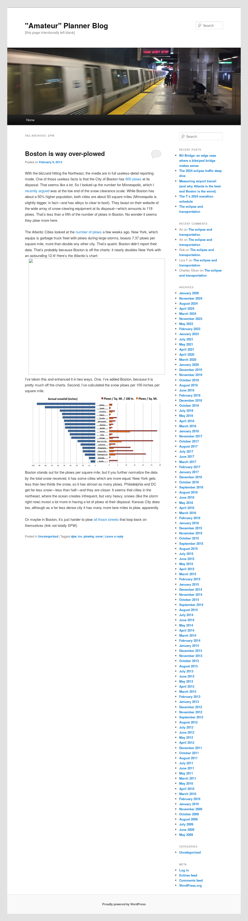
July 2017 (186, 451)
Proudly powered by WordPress (124, 904)
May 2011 (186, 773)
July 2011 (186, 763)
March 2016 (187, 512)
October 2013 (189, 660)
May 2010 (186, 783)
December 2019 (190, 369)
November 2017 (190, 436)
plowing (89, 536)
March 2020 (187, 359)
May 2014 (186, 625)
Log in (184, 870)
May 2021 (186, 344)
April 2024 (186, 308)
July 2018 (186, 410)
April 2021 (186, 349)
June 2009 (186, 829)
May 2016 (186, 502)
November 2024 (190, 298)
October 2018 (189, 405)
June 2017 (186, 456)
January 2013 (189, 701)
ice (80, 536)
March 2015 (187, 574)
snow (99, 536)
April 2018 (186, 421)
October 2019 (189, 380)
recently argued (37, 190)
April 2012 (186, 742)
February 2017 (189, 466)
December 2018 (190, 400)
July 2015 (186, 553)
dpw (74, 536)
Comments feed (191, 880)
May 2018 (186, 415)
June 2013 (186, 676)
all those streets (106, 519)
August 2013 (188, 666)
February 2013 (189, 696)
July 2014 (186, 614)
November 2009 (190, 809)
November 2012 (190, 712)
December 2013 (190, 650)
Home (30, 120)
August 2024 (188, 303)
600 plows (133, 178)
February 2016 (189, 518)
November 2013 (190, 655)
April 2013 (186, 686)
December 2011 (190, 747)
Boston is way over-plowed (65, 153)
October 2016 (189, 482)
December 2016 (190, 477)
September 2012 (191, 717)
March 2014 (187, 635)
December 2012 (190, 707)
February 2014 (189, 640)
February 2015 (189, 579)
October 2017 (189, 441)
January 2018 (189, 431)
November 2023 (190, 318)
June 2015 (186, 558)
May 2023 (186, 323)
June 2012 (186, 732)
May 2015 (186, 563)
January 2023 (189, 334)
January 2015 (189, 584)
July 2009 (186, 824)
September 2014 (191, 604)
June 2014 (186, 620)
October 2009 (189, 814)
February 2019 (189, 395)
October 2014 (189, 599)
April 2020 (186, 354)
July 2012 (186, 727)
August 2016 (188, 492)
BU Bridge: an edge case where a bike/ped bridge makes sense (197, 160)
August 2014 (188, 609)
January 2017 (189, 472)
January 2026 (189, 293)
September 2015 (191, 543)
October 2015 (189, 538)
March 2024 (187, 313)
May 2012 (186, 737)
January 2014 (189, 645)
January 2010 (189, 804)
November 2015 (190, 533)
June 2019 (186, 390)
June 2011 (186, 768)
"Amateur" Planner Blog (66, 25)
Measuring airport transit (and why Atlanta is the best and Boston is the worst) (200, 186)
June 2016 (186, 497)
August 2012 (188, 722)
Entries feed (188, 875)
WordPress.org (190, 885)
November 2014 (190, 594)
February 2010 (189, 798)
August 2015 (188, 548)
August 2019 (188, 385)
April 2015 (186, 569)
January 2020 (189, 364)
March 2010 (187, 793)
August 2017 (188, 446)
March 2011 (187, 778)
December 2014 (190, 589)
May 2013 (186, 681)
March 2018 (187, 426)
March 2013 (187, 691)
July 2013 (186, 671)
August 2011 (188, 758)
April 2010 (186, 788)
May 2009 (186, 834)
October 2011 (189, 753)
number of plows (89, 231)
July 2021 (186, 339)
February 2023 (189, 328)
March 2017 (187, 461)
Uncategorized (48, 536)
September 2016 (191, 487)
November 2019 (190, 374)
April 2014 (186, 630)
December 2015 (190, 528)
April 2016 (186, 507)
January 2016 (189, 523)
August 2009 (188, 819)
